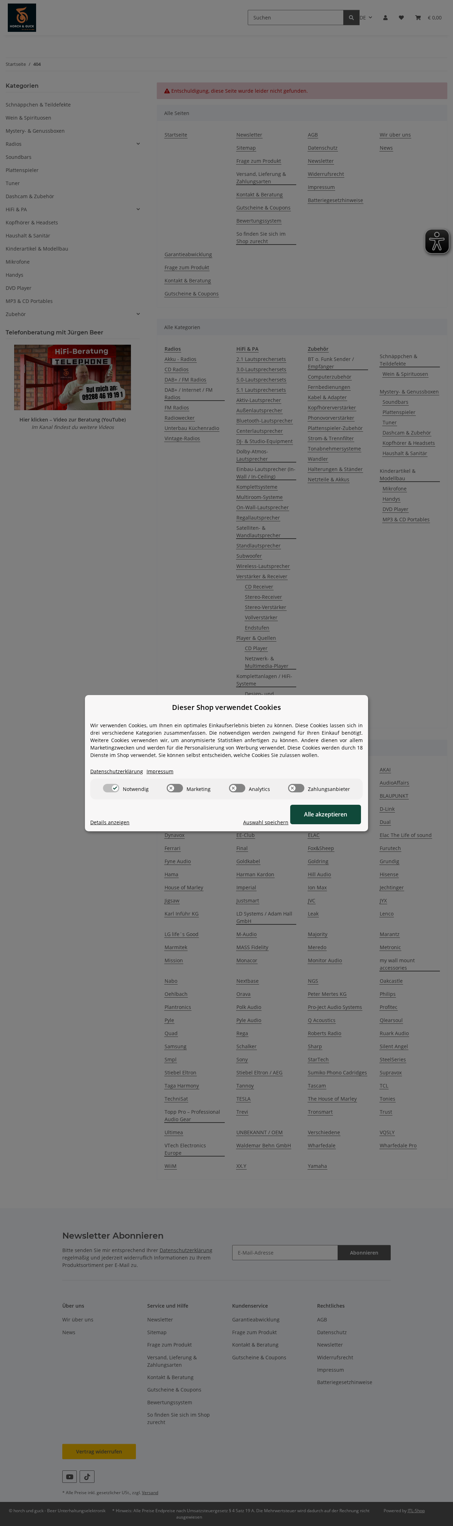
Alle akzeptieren (325, 814)
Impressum (160, 771)
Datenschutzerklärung (116, 771)
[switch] (111, 788)
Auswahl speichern (265, 822)
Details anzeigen (110, 822)
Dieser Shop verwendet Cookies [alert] (226, 707)
